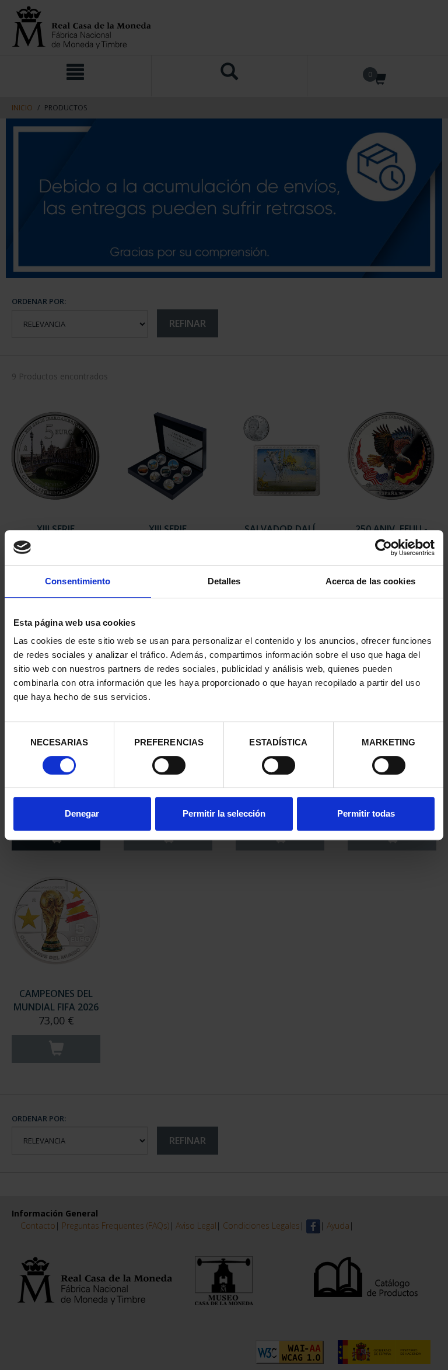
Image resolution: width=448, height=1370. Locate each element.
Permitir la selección (224, 813)
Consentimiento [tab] (77, 581)
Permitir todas (366, 813)
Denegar (82, 813)
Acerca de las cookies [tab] (370, 581)
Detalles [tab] (224, 581)
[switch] (169, 765)
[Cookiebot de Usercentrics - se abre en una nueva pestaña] (383, 547)
